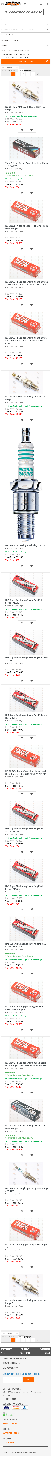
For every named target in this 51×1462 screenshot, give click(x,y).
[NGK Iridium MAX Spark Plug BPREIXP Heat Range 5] (25, 1286)
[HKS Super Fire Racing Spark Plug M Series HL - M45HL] (25, 699)
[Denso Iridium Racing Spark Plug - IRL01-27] (25, 484)
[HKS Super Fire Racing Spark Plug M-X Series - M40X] (25, 642)
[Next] (38, 74)
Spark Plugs (19, 112)
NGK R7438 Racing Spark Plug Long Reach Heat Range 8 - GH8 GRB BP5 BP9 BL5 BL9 (26, 772)
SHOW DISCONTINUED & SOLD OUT (17, 55)
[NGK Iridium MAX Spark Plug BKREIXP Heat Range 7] (25, 382)
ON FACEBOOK (11, 1423)
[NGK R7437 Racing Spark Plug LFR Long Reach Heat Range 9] (25, 992)
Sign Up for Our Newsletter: (22, 1373)
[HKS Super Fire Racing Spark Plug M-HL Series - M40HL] (25, 813)
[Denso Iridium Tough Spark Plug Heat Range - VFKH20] (25, 1173)
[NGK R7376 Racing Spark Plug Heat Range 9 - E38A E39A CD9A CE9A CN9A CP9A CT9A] (25, 267)
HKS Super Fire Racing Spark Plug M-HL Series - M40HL (24, 830)
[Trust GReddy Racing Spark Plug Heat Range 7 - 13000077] (25, 148)
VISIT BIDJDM (10, 1442)
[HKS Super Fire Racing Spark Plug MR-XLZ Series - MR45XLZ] (25, 928)
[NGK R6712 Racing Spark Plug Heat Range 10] (25, 1229)
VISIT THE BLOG (12, 1433)
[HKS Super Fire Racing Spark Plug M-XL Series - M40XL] (25, 871)
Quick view (25, 97)
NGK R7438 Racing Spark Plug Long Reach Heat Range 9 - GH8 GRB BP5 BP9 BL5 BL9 (26, 1064)
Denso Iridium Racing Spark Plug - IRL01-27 (26, 545)
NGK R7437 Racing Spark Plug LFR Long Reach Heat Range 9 (24, 1008)
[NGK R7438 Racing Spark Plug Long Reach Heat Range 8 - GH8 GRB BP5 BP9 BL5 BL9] (25, 756)
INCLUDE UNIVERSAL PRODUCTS (15, 57)
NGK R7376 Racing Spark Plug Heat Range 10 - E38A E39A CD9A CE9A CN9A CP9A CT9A (26, 340)
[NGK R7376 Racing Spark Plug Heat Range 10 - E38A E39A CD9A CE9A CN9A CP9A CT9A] (25, 323)
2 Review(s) (10, 175)
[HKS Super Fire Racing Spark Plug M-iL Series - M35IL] (25, 585)
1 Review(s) (10, 956)
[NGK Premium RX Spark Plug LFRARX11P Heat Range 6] (25, 1111)
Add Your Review (25, 175)
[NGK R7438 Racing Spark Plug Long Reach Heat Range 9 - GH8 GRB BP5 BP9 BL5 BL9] (25, 1048)
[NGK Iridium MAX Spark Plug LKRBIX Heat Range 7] (25, 92)
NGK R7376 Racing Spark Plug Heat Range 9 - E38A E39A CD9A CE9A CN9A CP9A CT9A (26, 283)
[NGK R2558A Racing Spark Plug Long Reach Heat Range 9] (25, 211)
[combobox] (25, 40)
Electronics (9, 112)
